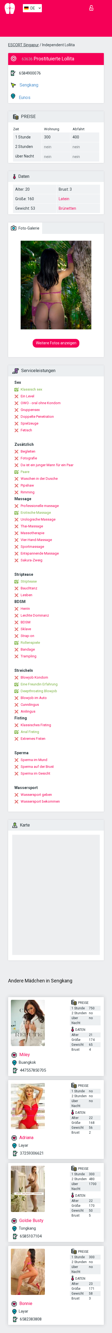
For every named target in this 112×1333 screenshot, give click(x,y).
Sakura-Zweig (31, 560)
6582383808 (31, 1319)
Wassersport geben (36, 795)
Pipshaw (27, 485)
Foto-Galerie (28, 228)
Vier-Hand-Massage (36, 540)
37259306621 (32, 1153)
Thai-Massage (32, 526)
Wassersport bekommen (40, 801)
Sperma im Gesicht (35, 773)
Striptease (29, 581)
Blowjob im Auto (34, 698)
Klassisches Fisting (36, 725)
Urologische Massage (38, 519)
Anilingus (28, 711)
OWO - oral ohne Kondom (41, 403)
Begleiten (28, 451)
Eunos (24, 97)
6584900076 (30, 73)
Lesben (26, 595)
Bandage (28, 649)
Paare (25, 472)
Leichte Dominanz (35, 615)
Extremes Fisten (33, 739)
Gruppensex (30, 410)
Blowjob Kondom (34, 677)
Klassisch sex (31, 389)
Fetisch (26, 430)
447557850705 (33, 1070)
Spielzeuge (29, 423)
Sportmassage (32, 547)
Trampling (28, 656)
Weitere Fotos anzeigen (56, 343)
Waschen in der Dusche (39, 479)
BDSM (25, 622)
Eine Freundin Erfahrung (39, 684)
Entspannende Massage (40, 553)
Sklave (26, 629)
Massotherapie (32, 533)
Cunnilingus (30, 705)
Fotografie (29, 458)
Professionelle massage (40, 506)
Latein (64, 199)
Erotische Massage (36, 513)
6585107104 (31, 1236)
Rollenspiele (30, 643)
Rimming (28, 492)
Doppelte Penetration (37, 417)
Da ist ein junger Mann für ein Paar (47, 465)
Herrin (25, 609)
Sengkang (28, 85)
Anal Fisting (30, 732)
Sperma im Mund (34, 760)
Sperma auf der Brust (37, 767)
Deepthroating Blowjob (39, 691)
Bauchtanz (29, 588)
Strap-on (27, 636)
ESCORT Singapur (23, 45)
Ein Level (27, 396)
